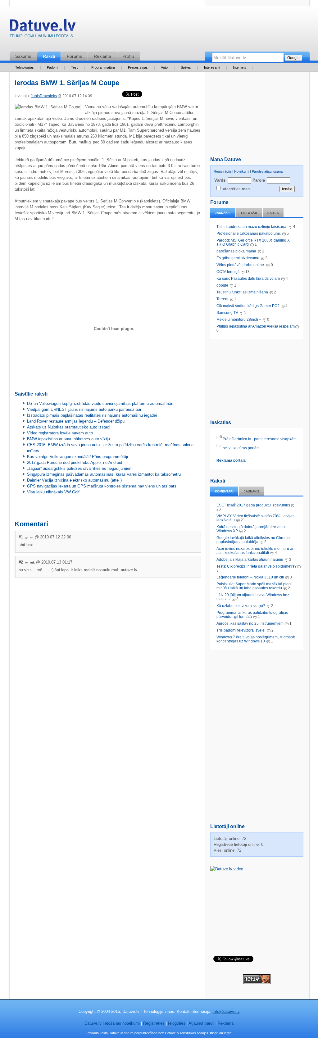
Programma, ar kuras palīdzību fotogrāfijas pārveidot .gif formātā (252, 614)
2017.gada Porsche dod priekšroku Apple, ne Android (74, 462)
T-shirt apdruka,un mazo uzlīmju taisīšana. (251, 226)
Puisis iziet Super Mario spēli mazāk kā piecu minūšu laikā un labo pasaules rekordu (254, 586)
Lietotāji (249, 213)
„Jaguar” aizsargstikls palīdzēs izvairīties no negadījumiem (80, 468)
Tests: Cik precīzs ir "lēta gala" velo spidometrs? (256, 566)
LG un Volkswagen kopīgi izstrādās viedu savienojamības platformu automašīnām (101, 403)
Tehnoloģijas (24, 67)
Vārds (219, 180)
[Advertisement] (256, 378)
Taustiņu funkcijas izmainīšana (242, 292)
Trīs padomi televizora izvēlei (241, 630)
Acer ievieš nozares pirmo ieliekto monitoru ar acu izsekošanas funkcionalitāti (254, 550)
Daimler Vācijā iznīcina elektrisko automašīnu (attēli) (74, 480)
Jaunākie (223, 213)
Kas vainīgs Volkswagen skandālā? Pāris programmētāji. (78, 456)
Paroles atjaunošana (267, 171)
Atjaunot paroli (201, 1023)
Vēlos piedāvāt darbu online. (240, 265)
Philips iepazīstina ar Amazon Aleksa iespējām (255, 326)
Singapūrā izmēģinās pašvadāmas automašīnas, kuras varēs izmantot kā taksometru (104, 474)
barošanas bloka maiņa (236, 251)
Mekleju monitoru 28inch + (238, 319)
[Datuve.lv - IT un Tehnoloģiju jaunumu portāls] (42, 30)
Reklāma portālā (231, 460)
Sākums (23, 56)
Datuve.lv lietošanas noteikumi (112, 1023)
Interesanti (212, 67)
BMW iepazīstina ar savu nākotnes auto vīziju (68, 439)
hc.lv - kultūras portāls (240, 448)
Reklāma (102, 56)
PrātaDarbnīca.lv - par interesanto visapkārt (259, 439)
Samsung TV (227, 312)
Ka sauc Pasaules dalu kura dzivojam (248, 278)
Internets (239, 67)
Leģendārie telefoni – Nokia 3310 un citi (250, 577)
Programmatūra (103, 67)
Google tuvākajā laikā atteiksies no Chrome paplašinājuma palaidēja (253, 540)
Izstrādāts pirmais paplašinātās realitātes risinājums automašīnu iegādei (92, 415)
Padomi (52, 67)
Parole (258, 180)
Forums (74, 56)
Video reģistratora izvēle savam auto (60, 433)
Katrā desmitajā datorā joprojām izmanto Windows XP (250, 529)
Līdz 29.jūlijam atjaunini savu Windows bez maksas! (252, 597)
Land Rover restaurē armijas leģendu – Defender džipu (76, 421)
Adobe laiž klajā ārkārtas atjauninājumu (249, 559)
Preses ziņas (138, 67)
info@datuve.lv (226, 1011)
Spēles (186, 67)
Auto (164, 67)
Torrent (222, 299)
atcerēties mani (237, 189)
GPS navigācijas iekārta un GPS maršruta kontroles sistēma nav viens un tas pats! (102, 486)
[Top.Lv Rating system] (256, 982)
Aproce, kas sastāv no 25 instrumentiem (250, 623)
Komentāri (224, 491)
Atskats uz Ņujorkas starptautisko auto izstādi (68, 427)
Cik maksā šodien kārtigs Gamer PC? (247, 306)
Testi (74, 67)
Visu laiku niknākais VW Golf (53, 492)
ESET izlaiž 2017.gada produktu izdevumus (253, 505)
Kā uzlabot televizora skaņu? (240, 606)
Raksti (49, 56)
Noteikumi (241, 171)
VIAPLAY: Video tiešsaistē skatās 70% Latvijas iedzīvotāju (255, 518)
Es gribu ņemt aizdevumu (237, 258)
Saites (273, 213)
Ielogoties (176, 1023)
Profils (128, 56)
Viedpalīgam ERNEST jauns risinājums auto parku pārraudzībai (84, 409)
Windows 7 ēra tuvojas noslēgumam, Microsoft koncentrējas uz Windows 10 (255, 639)
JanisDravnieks (44, 96)
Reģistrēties (154, 1023)
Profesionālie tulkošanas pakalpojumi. (249, 233)
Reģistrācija (222, 171)
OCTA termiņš (228, 272)
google (222, 285)
